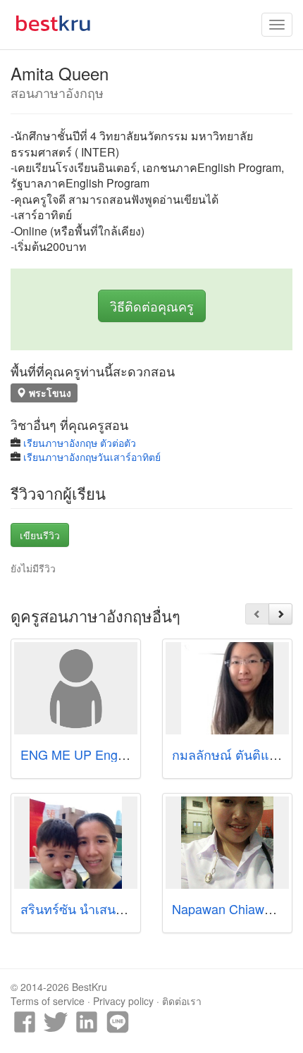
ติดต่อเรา (182, 1001)
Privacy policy (123, 1001)
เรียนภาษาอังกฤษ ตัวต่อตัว (79, 443)
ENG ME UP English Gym (93, 754)
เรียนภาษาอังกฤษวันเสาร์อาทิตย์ (92, 457)
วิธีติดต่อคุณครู (152, 306)
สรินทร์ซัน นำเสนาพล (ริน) (93, 908)
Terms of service (48, 1001)
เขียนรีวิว (40, 535)
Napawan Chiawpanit (232, 908)
